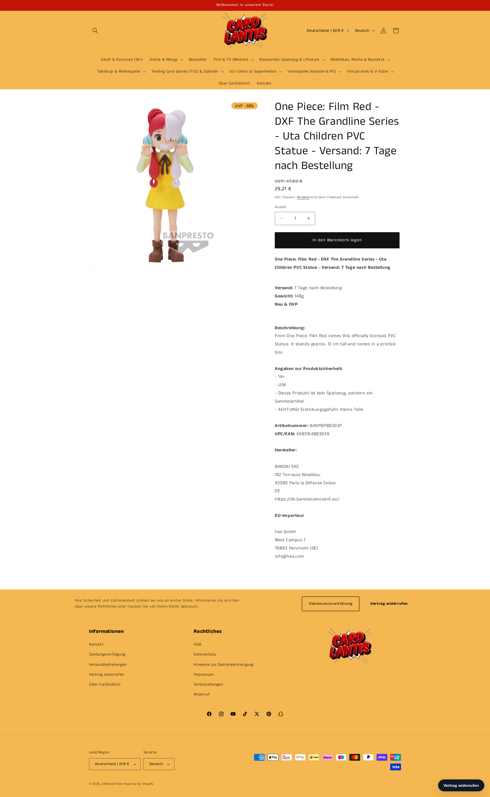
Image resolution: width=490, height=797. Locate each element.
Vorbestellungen (208, 684)
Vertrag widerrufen (389, 603)
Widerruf (202, 694)
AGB (197, 644)
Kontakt (96, 644)
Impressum (203, 674)
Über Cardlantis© (105, 684)
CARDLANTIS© (112, 784)
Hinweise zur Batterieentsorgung (224, 664)
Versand (303, 197)
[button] (95, 30)
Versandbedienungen (108, 664)
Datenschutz (205, 654)
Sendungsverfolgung (107, 654)
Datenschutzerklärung (330, 603)
